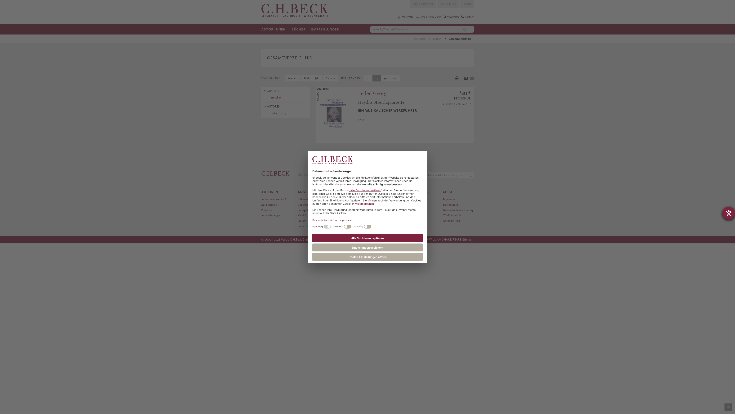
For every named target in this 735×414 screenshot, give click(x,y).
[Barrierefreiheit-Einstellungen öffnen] (728, 213)
